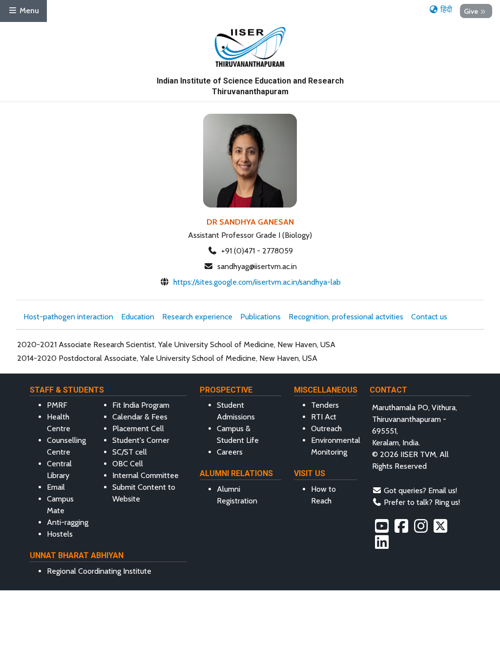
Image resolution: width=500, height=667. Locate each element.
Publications (260, 316)
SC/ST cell (129, 452)
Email (56, 487)
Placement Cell (138, 428)
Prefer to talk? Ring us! (422, 502)
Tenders (325, 405)
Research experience (197, 316)
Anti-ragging (67, 522)
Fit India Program (140, 405)
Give (471, 10)
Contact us (429, 316)
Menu (28, 10)
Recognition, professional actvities (346, 316)
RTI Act (323, 416)
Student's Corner (140, 440)
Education (137, 316)
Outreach (326, 428)
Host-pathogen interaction (68, 316)
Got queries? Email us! (420, 490)
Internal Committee (145, 475)
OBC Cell (127, 463)
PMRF (57, 405)
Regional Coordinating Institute (99, 571)
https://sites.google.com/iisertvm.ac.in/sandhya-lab (257, 282)
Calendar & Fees (139, 416)
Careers (230, 452)
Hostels (60, 534)
